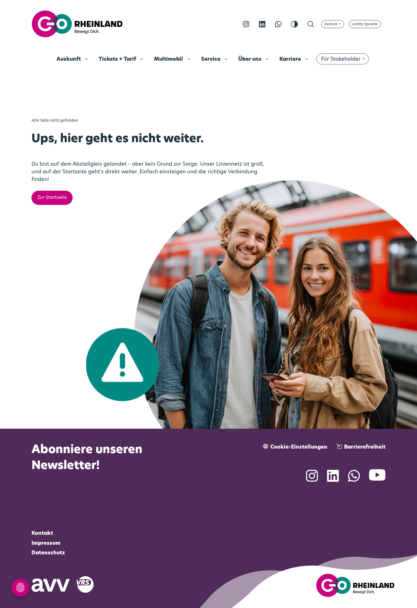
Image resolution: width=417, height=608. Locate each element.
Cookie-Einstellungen (298, 447)
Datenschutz (48, 553)
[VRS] (88, 584)
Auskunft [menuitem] (69, 59)
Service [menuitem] (211, 59)
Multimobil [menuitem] (169, 59)
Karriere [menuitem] (290, 59)
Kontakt (42, 533)
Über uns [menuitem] (250, 59)
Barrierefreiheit (365, 447)
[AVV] (54, 584)
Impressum (45, 543)
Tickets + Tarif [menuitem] (118, 59)
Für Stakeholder (341, 59)
